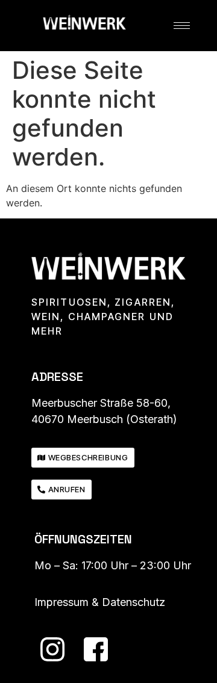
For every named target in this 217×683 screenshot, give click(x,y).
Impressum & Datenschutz (99, 602)
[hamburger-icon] (181, 25)
